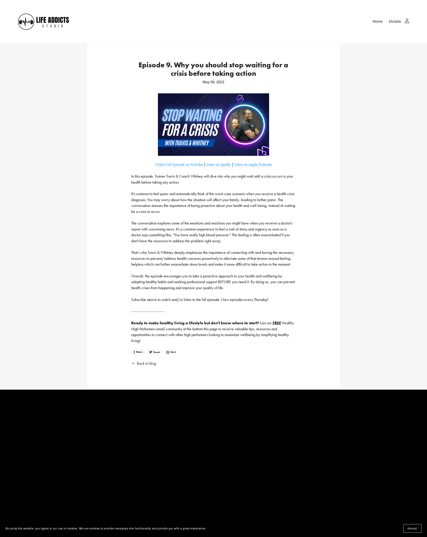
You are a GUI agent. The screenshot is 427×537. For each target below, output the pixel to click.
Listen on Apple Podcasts (253, 164)
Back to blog (146, 363)
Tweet (156, 352)
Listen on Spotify (219, 164)
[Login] (407, 20)
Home (378, 21)
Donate (395, 21)
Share (139, 351)
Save (173, 351)
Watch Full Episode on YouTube (179, 164)
